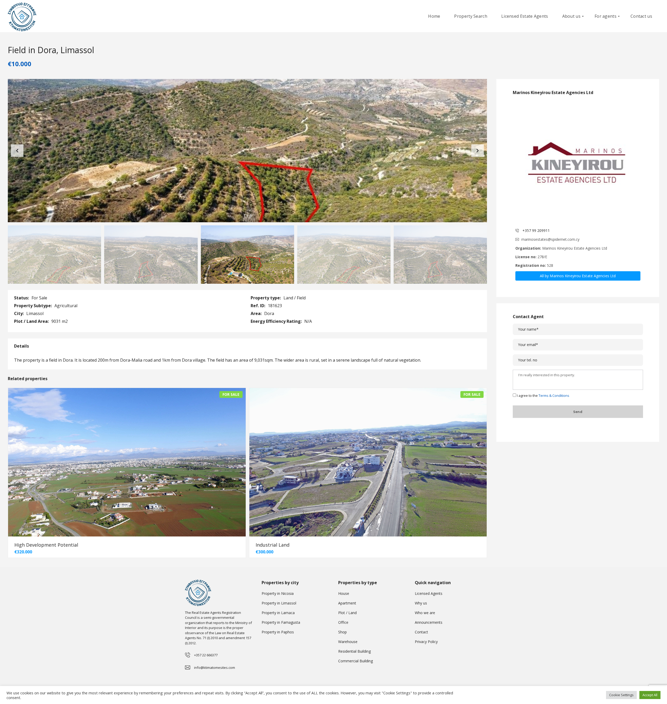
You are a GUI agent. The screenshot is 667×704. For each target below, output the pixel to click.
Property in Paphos (278, 631)
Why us (421, 603)
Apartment (347, 603)
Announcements (428, 622)
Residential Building (354, 651)
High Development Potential (46, 545)
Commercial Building (355, 660)
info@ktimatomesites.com (214, 667)
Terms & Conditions (554, 395)
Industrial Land (272, 545)
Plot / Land (347, 612)
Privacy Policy (426, 641)
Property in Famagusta (281, 622)
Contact (421, 631)
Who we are (425, 612)
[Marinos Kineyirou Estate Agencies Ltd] (577, 162)
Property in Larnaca (278, 612)
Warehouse (347, 641)
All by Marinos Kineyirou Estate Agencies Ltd (578, 275)
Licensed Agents (428, 593)
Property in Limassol (279, 603)
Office (343, 622)
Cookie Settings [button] (621, 695)
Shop (342, 631)
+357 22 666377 (206, 655)
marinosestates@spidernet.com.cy (550, 239)
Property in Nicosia (278, 593)
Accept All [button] (650, 695)
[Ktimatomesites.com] (22, 16)
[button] (477, 150)
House (343, 593)
